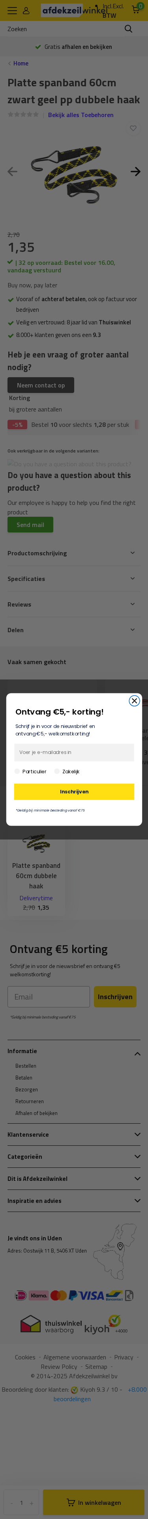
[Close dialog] (134, 701)
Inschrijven (74, 791)
